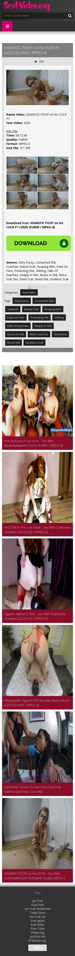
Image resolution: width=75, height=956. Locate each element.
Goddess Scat (34, 342)
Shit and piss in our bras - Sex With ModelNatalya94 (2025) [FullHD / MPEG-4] (33, 443)
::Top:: (37, 893)
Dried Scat (60, 334)
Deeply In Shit (43, 326)
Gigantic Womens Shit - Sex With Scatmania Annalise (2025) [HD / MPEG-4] (34, 616)
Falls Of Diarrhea (18, 326)
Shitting (59, 317)
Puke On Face (16, 317)
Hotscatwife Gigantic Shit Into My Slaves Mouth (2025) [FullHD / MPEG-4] (37, 702)
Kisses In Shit (15, 334)
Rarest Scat (31, 309)
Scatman (12, 309)
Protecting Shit (39, 317)
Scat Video (29, 292)
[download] (38, 243)
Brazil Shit (13, 342)
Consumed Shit (44, 301)
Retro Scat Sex (39, 334)
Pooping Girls (52, 309)
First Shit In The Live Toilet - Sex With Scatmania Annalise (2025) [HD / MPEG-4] (37, 529)
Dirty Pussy (22, 301)
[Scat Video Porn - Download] (27, 6)
